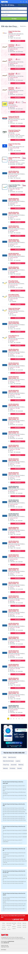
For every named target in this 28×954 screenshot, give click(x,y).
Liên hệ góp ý (3, 949)
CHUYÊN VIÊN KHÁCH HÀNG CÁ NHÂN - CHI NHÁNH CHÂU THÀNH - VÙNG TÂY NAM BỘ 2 (13, 569)
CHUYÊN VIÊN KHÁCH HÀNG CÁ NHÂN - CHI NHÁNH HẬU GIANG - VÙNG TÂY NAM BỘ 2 (13, 637)
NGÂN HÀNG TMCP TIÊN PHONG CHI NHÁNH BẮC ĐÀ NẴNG (15, 34)
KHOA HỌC (19, 925)
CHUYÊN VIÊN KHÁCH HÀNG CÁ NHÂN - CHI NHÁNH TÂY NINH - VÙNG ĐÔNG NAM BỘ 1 (14, 514)
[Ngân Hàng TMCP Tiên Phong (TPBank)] (4, 159)
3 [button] (13, 718)
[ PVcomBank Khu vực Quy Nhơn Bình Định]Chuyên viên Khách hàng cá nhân (14, 336)
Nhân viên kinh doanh (8, 761)
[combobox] (14, 8)
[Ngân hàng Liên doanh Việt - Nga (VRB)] (4, 118)
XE (8, 927)
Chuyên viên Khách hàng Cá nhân (14, 158)
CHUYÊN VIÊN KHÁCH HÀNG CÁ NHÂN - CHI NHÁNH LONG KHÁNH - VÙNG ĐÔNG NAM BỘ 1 (13, 706)
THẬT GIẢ (24, 927)
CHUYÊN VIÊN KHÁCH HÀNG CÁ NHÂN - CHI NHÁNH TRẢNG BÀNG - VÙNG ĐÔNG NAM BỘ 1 (13, 555)
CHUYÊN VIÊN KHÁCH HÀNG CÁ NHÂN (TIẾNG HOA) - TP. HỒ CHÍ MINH (14, 322)
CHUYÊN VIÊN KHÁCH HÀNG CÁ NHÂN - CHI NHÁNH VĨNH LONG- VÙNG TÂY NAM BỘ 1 (13, 459)
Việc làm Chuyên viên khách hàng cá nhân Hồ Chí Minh (14, 809)
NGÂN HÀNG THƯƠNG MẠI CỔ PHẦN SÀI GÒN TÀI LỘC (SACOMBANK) (16, 174)
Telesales (19, 768)
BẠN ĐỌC (24, 925)
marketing (20, 764)
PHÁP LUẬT (3, 929)
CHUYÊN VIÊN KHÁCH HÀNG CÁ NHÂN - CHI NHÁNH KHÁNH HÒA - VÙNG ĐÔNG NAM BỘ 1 (13, 500)
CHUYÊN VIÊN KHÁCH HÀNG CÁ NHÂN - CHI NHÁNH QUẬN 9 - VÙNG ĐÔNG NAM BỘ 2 (14, 391)
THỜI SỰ (3, 925)
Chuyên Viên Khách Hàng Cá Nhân (14, 32)
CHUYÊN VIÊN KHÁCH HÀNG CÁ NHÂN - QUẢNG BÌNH (14, 199)
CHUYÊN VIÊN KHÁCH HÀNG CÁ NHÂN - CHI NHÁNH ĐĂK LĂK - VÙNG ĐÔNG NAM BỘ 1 (14, 679)
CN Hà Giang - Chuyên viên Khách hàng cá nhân (11, 45)
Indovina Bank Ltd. (12, 104)
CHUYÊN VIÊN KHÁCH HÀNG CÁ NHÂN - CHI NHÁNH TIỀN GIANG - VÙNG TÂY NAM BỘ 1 (13, 624)
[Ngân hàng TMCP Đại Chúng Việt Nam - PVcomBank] (4, 283)
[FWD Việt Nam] (4, 132)
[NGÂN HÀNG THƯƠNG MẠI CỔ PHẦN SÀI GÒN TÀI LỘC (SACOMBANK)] (4, 173)
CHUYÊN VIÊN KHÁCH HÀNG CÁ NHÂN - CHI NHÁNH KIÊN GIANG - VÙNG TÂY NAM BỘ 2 (13, 651)
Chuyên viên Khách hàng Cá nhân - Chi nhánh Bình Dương (11, 102)
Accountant (13, 764)
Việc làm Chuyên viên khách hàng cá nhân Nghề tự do (14, 881)
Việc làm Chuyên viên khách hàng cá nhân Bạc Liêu (14, 816)
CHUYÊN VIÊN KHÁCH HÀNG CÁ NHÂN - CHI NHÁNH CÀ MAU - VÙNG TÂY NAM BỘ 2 (14, 405)
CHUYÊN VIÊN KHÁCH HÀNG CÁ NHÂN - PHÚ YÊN (13, 226)
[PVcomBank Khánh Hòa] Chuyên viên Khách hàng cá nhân (14, 281)
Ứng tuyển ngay (18, 40)
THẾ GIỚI (3, 927)
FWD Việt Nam (11, 133)
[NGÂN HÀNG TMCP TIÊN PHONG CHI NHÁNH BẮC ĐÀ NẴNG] (4, 33)
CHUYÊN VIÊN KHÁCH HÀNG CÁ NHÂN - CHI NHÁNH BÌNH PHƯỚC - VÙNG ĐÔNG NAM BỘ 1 (13, 487)
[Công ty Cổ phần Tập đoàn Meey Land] (4, 145)
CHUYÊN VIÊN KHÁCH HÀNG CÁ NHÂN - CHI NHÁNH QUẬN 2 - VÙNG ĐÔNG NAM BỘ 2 (14, 542)
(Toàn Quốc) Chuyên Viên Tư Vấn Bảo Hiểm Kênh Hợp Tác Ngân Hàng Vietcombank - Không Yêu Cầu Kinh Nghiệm (14, 131)
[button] (23, 1)
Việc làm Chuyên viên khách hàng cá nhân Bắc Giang (14, 820)
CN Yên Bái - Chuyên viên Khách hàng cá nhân (11, 88)
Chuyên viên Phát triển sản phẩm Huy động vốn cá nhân (14, 117)
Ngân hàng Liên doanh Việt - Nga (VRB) (16, 119)
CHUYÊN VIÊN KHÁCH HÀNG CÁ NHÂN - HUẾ (13, 172)
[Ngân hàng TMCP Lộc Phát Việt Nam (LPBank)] (4, 46)
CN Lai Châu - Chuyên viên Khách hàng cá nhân (11, 74)
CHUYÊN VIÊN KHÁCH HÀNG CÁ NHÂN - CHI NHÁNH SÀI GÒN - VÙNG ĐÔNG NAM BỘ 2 (14, 528)
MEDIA (3, 923)
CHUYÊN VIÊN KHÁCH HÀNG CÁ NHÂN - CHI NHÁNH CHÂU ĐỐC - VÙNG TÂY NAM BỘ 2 (13, 583)
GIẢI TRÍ (14, 928)
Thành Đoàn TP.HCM (5, 946)
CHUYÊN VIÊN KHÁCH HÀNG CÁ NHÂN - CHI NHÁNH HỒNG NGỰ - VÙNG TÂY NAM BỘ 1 (13, 596)
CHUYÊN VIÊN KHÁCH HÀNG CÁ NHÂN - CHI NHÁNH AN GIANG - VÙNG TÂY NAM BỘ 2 (13, 350)
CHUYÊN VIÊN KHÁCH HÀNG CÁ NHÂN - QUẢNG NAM (14, 267)
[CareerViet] (18, 919)
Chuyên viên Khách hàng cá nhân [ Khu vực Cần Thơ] (14, 309)
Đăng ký (20, 4)
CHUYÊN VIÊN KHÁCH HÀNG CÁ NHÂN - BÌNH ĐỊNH (13, 240)
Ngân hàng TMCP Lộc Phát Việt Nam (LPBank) (15, 47)
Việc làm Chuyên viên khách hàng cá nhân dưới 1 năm (14, 903)
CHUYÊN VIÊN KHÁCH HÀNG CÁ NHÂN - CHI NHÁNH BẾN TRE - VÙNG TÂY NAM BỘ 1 (14, 446)
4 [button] (16, 718)
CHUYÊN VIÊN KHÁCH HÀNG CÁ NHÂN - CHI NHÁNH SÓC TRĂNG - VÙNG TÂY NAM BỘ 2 (13, 432)
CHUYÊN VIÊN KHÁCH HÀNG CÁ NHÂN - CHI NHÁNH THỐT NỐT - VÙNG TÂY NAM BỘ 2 (13, 363)
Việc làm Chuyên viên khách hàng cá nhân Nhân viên (14, 859)
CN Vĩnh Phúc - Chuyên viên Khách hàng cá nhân (11, 59)
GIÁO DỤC (24, 923)
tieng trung (6, 764)
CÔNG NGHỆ (8, 925)
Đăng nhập (24, 4)
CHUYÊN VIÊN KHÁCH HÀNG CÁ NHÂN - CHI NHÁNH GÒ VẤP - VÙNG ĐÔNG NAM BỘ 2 (13, 692)
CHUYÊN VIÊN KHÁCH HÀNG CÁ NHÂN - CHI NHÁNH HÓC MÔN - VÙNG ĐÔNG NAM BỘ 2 (14, 473)
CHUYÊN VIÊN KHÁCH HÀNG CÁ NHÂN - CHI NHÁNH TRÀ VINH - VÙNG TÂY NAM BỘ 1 (13, 418)
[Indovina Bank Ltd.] (4, 104)
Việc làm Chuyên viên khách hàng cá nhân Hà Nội (13, 808)
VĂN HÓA (14, 926)
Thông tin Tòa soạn (4, 945)
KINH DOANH (8, 923)
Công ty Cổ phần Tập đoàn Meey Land (16, 146)
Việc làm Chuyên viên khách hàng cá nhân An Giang (14, 811)
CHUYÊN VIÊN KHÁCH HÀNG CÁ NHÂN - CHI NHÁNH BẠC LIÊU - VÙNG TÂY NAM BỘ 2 (14, 665)
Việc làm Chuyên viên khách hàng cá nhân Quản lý (13, 864)
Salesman (5, 768)
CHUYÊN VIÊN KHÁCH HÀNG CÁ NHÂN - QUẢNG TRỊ (14, 213)
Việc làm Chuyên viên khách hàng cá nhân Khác (13, 883)
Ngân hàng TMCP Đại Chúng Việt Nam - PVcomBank (16, 283)
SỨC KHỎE (19, 927)
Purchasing (12, 768)
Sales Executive (12, 757)
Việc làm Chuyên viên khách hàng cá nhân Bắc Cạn (14, 818)
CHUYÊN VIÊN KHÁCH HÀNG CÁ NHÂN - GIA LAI (14, 254)
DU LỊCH (8, 929)
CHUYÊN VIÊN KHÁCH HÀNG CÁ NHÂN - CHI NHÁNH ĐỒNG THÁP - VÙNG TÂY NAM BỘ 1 (13, 610)
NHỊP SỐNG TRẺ (14, 924)
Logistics (18, 761)
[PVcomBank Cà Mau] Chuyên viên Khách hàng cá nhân (14, 295)
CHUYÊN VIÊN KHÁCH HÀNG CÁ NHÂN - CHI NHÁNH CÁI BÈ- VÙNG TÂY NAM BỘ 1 (13, 377)
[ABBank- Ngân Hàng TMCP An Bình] (4, 187)
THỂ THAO (19, 923)
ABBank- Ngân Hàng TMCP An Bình (15, 187)
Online (4, 757)
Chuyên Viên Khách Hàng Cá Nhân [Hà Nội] (14, 185)
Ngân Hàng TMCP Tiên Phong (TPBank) (16, 160)
